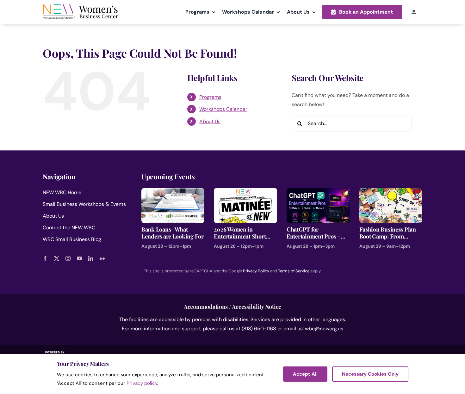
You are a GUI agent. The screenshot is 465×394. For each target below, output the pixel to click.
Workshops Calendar (223, 109)
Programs (210, 97)
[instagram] (68, 258)
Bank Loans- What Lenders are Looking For (172, 233)
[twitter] (56, 258)
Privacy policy (142, 383)
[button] (362, 12)
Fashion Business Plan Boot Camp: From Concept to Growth (387, 233)
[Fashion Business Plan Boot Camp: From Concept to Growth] (391, 192)
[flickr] (102, 258)
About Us (209, 121)
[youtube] (79, 258)
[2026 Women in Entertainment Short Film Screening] (245, 192)
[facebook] (45, 258)
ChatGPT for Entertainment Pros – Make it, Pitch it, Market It (317, 233)
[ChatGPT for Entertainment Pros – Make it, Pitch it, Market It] (318, 192)
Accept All (305, 374)
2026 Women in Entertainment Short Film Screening (240, 233)
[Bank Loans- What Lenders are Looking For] (173, 192)
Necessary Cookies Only (370, 374)
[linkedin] (90, 258)
